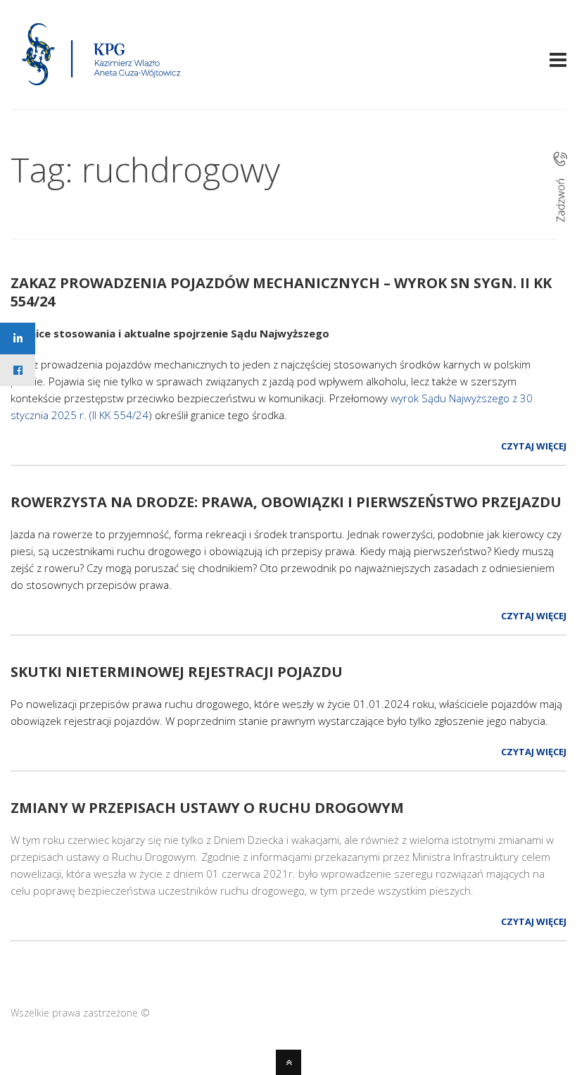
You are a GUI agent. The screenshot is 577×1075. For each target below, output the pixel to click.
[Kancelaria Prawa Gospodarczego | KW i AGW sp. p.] (102, 89)
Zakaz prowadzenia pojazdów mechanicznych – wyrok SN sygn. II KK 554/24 (281, 292)
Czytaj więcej (533, 446)
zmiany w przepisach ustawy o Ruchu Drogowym (207, 807)
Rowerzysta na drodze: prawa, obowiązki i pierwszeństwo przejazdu (286, 501)
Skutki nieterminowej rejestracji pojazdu (177, 671)
